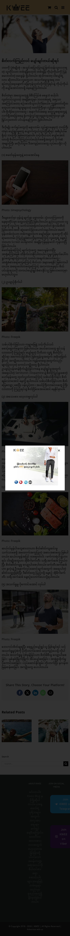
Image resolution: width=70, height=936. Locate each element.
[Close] (59, 450)
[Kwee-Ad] (35, 448)
